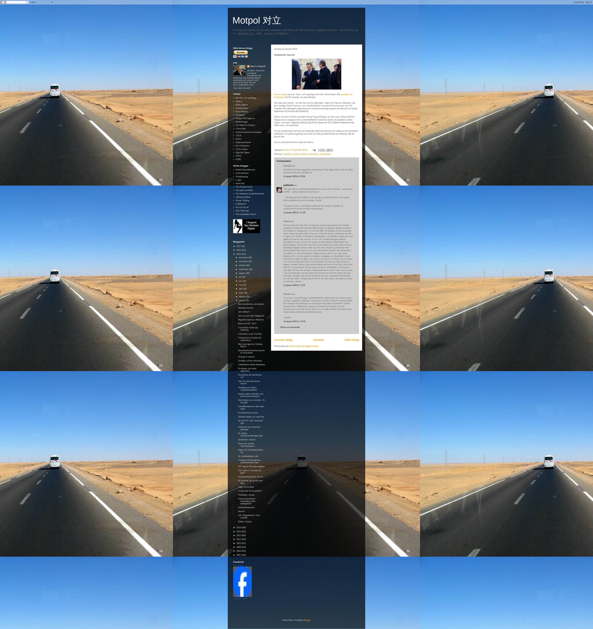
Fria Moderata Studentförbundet (250, 194)
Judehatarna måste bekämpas (251, 364)
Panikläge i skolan (246, 495)
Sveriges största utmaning (250, 360)
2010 (238, 543)
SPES (238, 156)
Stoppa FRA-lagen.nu (245, 118)
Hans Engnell (238, 565)
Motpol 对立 (256, 20)
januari (242, 300)
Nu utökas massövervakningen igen (250, 434)
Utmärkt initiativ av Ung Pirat (251, 417)
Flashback (240, 115)
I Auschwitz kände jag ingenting (248, 328)
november (243, 261)
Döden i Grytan (245, 521)
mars (241, 293)
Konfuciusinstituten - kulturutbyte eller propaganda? (247, 501)
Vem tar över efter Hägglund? (251, 316)
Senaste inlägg (283, 339)
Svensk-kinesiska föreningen (248, 132)
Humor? (241, 511)
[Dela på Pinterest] (331, 150)
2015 (238, 254)
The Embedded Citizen (246, 214)
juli (240, 277)
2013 (238, 531)
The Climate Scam (244, 187)
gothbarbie (288, 185)
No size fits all (242, 207)
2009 (238, 547)
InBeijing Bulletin (243, 197)
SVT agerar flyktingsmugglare (251, 466)
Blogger (307, 620)
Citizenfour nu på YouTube (250, 334)
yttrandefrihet (325, 154)
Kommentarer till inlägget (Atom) (304, 346)
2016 (238, 250)
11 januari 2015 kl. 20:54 (294, 176)
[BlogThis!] (322, 150)
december (243, 257)
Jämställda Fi (244, 312)
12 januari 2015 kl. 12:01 (294, 285)
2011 (238, 539)
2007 (238, 555)
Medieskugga (242, 122)
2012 (238, 535)
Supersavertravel (243, 142)
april (241, 289)
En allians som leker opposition (247, 369)
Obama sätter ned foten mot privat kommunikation (250, 395)
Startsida (318, 339)
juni (241, 281)
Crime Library (242, 149)
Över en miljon (280, 94)
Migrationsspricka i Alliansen (251, 320)
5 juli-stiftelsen (242, 173)
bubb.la (239, 101)
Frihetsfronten (242, 108)
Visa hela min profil (241, 88)
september (244, 269)
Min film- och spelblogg (246, 98)
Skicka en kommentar (290, 327)
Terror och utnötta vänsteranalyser (246, 444)
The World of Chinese (245, 125)
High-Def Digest (243, 152)
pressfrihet (313, 154)
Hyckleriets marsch (246, 440)
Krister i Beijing (242, 200)
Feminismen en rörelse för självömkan (249, 339)
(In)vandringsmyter (246, 507)
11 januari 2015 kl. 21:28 (294, 212)
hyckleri (295, 154)
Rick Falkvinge (242, 211)
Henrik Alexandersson (245, 170)
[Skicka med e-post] (319, 150)
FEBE (238, 159)
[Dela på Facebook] (328, 150)
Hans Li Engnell (257, 66)
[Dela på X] (325, 150)
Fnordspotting (242, 176)
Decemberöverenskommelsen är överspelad (251, 351)
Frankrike (287, 154)
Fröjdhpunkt (241, 204)
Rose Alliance (242, 111)
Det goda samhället (244, 190)
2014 (238, 527)
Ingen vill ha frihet (246, 487)
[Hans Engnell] (242, 596)
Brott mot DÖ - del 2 (247, 323)
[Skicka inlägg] (314, 150)
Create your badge (240, 598)
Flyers (238, 139)
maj (241, 285)
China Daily (241, 128)
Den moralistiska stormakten (251, 304)
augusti (242, 273)
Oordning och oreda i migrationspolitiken (247, 388)
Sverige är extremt (246, 357)
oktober (242, 265)
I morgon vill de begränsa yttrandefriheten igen (249, 461)
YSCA (238, 135)
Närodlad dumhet (245, 308)
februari (242, 296)
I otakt (238, 180)
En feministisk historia (248, 413)
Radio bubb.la (242, 105)
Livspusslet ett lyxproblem (250, 491)
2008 (238, 551)
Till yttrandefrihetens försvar (250, 477)
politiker (304, 154)
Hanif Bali (240, 183)
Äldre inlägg (351, 339)
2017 (238, 246)
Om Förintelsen (242, 146)
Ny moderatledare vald (248, 456)
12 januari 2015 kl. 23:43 (294, 321)
